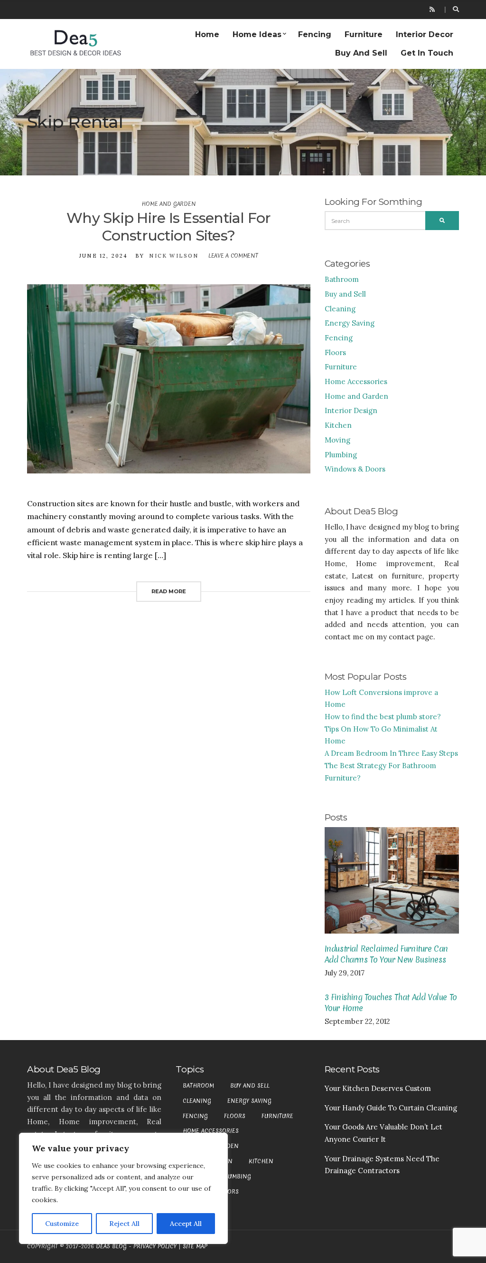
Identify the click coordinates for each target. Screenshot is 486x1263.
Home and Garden (168, 204)
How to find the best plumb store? (383, 716)
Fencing (314, 34)
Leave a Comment (233, 256)
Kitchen (338, 425)
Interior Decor (424, 34)
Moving (337, 439)
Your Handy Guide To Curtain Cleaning (391, 1107)
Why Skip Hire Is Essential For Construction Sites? (168, 226)
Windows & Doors (355, 468)
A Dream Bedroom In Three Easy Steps (391, 753)
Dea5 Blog (111, 1246)
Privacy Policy (155, 1246)
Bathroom (342, 279)
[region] (123, 1188)
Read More (168, 591)
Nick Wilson (173, 255)
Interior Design (351, 410)
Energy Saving (349, 323)
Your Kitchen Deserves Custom (378, 1088)
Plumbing (341, 454)
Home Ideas (257, 34)
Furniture (364, 34)
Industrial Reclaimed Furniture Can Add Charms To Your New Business (386, 954)
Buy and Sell (361, 53)
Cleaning (340, 308)
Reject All (124, 1223)
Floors (335, 352)
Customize (62, 1223)
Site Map (195, 1246)
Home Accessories (356, 381)
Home (207, 34)
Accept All (186, 1223)
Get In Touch (427, 53)
